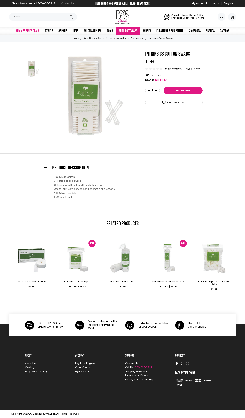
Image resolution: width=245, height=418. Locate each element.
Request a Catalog (36, 372)
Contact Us (68, 3)
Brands (210, 31)
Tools (110, 31)
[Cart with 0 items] (232, 17)
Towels (49, 31)
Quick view (32, 254)
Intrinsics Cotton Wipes (77, 282)
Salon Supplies (92, 31)
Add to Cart (31, 262)
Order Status (82, 367)
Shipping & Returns (136, 372)
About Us (30, 363)
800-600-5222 (46, 3)
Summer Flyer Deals (27, 31)
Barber (147, 31)
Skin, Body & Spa (128, 31)
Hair (75, 31)
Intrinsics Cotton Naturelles (168, 282)
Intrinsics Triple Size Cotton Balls (214, 283)
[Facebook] (176, 363)
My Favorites (82, 372)
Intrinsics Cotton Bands (32, 282)
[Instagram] (187, 363)
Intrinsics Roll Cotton (122, 282)
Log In (215, 3)
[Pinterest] (182, 363)
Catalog (224, 31)
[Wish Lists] (221, 17)
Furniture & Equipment (169, 31)
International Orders (136, 375)
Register (229, 3)
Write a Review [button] (192, 69)
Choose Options (77, 262)
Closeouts (195, 31)
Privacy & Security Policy (139, 380)
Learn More (143, 4)
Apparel (63, 31)
